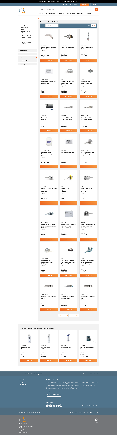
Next (77, 315)
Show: (89, 25)
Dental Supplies (50, 13)
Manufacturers (71, 13)
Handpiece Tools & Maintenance (42, 18)
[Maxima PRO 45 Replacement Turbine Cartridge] (49, 251)
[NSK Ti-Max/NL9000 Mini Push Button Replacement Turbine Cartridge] (68, 251)
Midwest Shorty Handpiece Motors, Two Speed (48, 48)
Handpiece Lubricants (26, 40)
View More (24, 48)
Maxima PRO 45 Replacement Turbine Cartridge (47, 262)
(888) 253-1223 (94, 374)
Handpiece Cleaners (26, 35)
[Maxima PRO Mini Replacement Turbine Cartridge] (88, 72)
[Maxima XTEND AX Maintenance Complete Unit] (49, 143)
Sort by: (43, 25)
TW (50, 405)
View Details (49, 60)
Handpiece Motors (26, 46)
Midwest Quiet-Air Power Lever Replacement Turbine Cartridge (48, 226)
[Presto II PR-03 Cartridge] (68, 38)
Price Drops (89, 13)
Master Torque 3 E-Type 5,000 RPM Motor (67, 297)
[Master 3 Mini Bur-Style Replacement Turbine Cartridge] (68, 72)
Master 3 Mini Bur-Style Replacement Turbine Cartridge (67, 83)
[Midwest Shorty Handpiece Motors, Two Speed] (49, 38)
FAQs (21, 382)
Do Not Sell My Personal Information (90, 405)
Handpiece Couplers (26, 37)
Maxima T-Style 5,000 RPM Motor (48, 297)
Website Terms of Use (80, 412)
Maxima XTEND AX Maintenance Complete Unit (47, 154)
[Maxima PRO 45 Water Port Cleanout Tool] (49, 72)
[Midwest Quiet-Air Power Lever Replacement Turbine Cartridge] (49, 215)
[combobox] (51, 25)
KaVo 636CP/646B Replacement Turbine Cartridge (67, 190)
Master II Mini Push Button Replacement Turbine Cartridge (88, 226)
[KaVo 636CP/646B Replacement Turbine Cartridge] (68, 179)
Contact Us (23, 384)
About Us (49, 391)
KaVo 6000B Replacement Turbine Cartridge (87, 153)
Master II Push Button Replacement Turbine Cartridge (86, 190)
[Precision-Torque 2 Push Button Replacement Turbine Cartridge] (88, 251)
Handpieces (33, 18)
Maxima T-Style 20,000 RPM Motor (88, 297)
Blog (48, 393)
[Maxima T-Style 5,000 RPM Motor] (49, 287)
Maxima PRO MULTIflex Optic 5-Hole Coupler (67, 118)
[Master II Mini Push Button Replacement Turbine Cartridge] (88, 215)
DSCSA (96, 412)
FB (46, 405)
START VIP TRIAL (85, 4)
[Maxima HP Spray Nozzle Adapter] (49, 109)
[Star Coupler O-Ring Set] (68, 143)
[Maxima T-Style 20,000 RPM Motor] (88, 287)
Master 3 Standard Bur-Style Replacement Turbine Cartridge (49, 190)
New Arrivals (80, 13)
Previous (61, 315)
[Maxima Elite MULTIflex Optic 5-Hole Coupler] (88, 109)
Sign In (67, 4)
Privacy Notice (90, 412)
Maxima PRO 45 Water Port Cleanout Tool (48, 82)
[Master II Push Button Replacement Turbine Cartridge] (88, 179)
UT (60, 405)
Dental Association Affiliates (54, 394)
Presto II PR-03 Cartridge (67, 47)
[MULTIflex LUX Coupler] (88, 38)
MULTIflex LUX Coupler (87, 47)
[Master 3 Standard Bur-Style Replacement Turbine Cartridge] (49, 179)
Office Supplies (61, 13)
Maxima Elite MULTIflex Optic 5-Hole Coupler (87, 118)
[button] (96, 9)
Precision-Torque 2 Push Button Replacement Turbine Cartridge (87, 262)
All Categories (24, 25)
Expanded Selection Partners (54, 396)
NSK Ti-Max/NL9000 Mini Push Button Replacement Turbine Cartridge (68, 262)
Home (21, 18)
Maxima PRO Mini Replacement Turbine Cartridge (86, 83)
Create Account (74, 4)
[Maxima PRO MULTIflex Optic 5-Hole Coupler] (68, 109)
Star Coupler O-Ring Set (67, 152)
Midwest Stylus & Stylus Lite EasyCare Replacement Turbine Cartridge (68, 226)
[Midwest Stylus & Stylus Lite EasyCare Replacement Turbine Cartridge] (68, 215)
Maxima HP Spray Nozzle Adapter (48, 118)
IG (56, 405)
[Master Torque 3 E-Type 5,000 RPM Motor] (68, 287)
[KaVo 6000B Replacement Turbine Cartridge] (88, 143)
